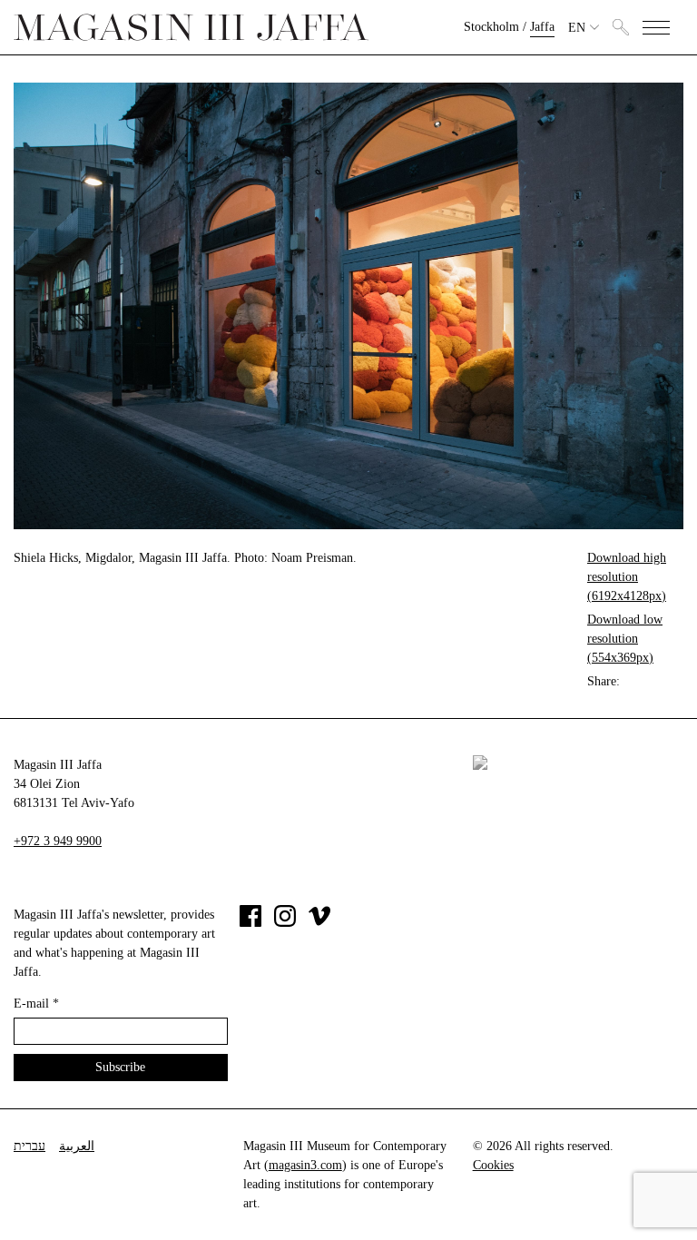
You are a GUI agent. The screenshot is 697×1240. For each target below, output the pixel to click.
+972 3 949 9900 (58, 841)
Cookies (493, 1165)
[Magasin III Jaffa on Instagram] (285, 923)
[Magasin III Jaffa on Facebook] (250, 923)
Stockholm (491, 27)
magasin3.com (305, 1165)
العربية (76, 1146)
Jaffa (542, 27)
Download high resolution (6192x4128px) (626, 577)
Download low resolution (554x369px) (625, 638)
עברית (29, 1146)
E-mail (36, 1003)
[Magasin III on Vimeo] (319, 923)
